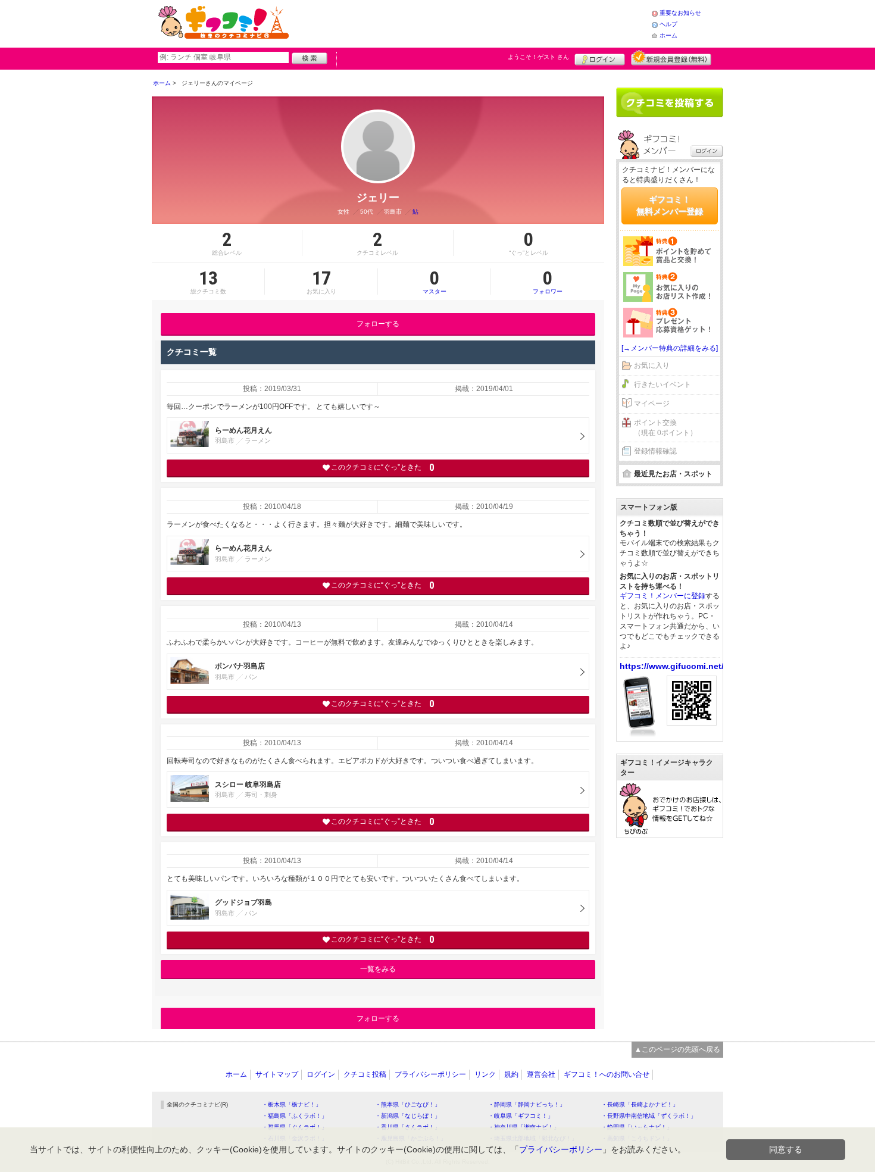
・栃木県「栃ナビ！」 (291, 1104)
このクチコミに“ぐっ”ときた (382, 467)
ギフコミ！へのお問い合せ (606, 1074)
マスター (434, 281)
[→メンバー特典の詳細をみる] (669, 348)
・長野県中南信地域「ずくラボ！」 (648, 1115)
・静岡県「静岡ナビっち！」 (526, 1104)
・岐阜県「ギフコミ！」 (521, 1115)
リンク (485, 1074)
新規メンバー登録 (671, 57)
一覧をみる (378, 969)
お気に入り (652, 365)
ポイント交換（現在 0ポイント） (665, 427)
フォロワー (547, 281)
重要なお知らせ (680, 13)
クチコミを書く (669, 102)
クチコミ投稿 (364, 1074)
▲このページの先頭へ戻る (677, 1049)
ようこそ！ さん (538, 57)
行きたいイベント (662, 384)
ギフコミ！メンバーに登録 (662, 596)
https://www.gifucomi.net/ (672, 666)
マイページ (652, 403)
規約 (511, 1074)
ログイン (599, 57)
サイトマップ (276, 1074)
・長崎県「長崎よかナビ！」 (640, 1104)
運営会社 (541, 1074)
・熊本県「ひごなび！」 (407, 1104)
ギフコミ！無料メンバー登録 (669, 205)
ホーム (668, 35)
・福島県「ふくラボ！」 (294, 1115)
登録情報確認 (655, 451)
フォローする (378, 324)
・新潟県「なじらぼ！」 (407, 1115)
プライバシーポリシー (430, 1074)
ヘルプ (668, 24)
